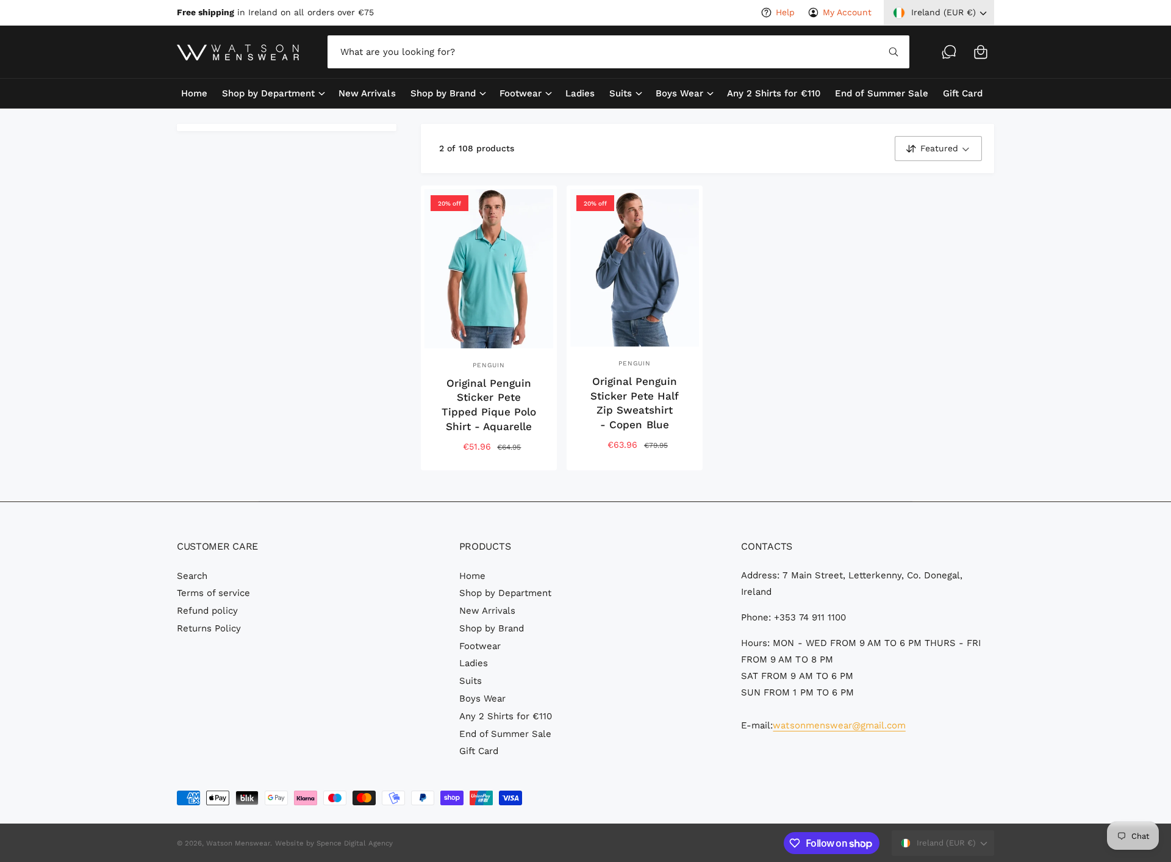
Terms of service (213, 592)
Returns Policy (209, 628)
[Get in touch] (949, 52)
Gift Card (478, 750)
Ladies (473, 663)
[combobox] (618, 52)
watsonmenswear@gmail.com (839, 725)
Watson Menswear (238, 843)
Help (785, 12)
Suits (620, 93)
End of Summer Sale (505, 733)
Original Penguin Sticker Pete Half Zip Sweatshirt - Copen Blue (634, 403)
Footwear (521, 93)
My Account (847, 12)
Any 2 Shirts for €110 (505, 716)
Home (472, 575)
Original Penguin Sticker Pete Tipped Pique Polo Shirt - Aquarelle (489, 405)
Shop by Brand (443, 93)
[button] (981, 52)
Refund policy (207, 610)
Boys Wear (679, 93)
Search (192, 575)
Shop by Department (268, 93)
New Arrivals (487, 610)
